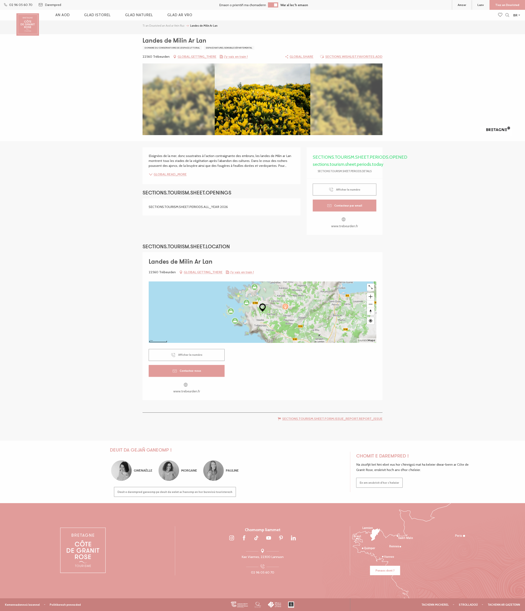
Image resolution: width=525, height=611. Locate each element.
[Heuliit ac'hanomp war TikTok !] (256, 538)
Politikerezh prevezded (65, 604)
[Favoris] (500, 15)
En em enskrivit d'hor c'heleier (379, 483)
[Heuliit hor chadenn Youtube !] (268, 538)
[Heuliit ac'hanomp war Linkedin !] (293, 538)
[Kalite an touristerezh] (258, 604)
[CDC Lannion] (239, 604)
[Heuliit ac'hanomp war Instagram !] (232, 538)
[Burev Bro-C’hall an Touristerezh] (275, 604)
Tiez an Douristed (507, 5)
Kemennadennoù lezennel (22, 604)
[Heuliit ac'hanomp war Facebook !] (244, 538)
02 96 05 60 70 (262, 572)
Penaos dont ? (385, 570)
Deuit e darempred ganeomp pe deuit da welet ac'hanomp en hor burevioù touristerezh (175, 492)
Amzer (462, 5)
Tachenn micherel (435, 604)
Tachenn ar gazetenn (504, 604)
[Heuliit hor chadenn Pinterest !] (281, 538)
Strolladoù (468, 604)
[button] (507, 15)
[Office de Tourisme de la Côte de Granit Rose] (27, 21)
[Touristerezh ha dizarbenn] (291, 604)
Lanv (480, 5)
